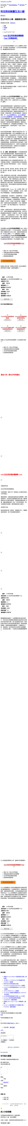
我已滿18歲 (3, 1123)
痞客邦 (9, 1023)
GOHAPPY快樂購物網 (6, 116)
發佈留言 (3, 1041)
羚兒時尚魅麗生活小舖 (12, 11)
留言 (12, 1023)
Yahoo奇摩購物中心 (12, 115)
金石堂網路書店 (18, 116)
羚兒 (2, 1014)
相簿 (5, 25)
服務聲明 (16, 1105)
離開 (9, 1123)
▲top (2, 1030)
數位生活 (12, 23)
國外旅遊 (12, 1027)
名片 (5, 29)
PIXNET (7, 1103)
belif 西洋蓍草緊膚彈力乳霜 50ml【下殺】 (14, 996)
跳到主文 (3, 15)
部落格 (5, 27)
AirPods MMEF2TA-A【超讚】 (11, 991)
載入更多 (3, 1032)
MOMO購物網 (21, 115)
